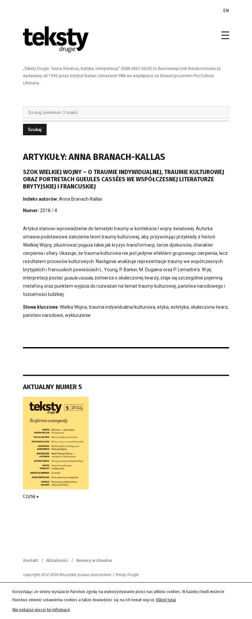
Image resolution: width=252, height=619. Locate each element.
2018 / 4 (48, 210)
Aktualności (57, 560)
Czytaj (29, 496)
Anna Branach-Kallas (80, 199)
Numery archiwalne (94, 560)
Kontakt (30, 560)
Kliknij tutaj (166, 600)
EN (226, 10)
